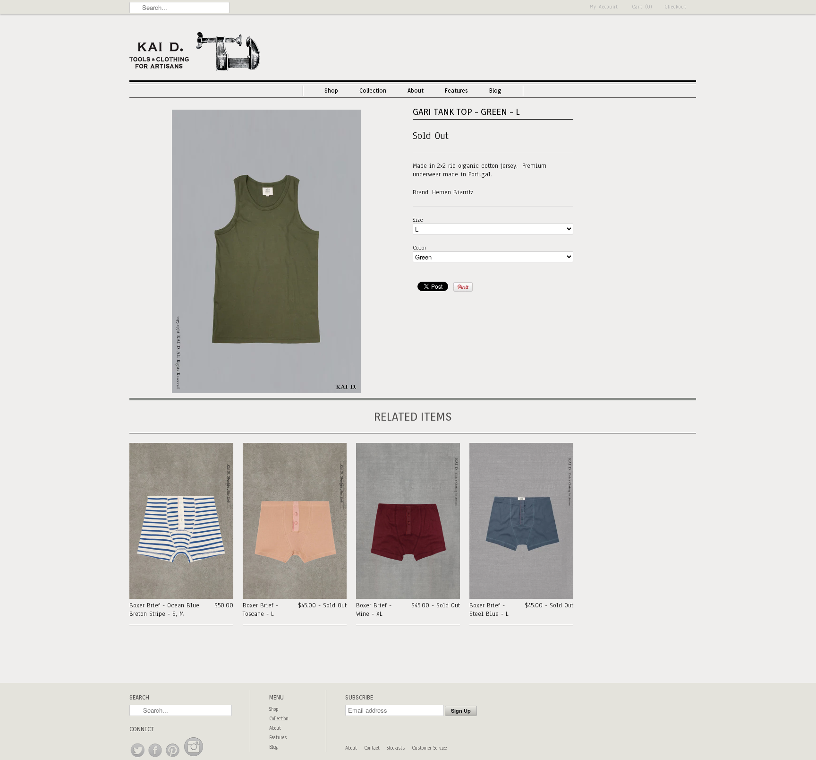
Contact (372, 747)
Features (456, 90)
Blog (495, 90)
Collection (372, 90)
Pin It (463, 287)
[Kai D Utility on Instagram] (193, 757)
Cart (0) (642, 6)
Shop (331, 90)
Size (418, 220)
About (416, 90)
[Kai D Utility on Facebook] (155, 757)
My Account (604, 6)
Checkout (675, 6)
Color (419, 247)
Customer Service (429, 747)
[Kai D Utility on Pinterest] (173, 757)
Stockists (396, 747)
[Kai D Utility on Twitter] (138, 757)
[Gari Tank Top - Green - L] (266, 391)
